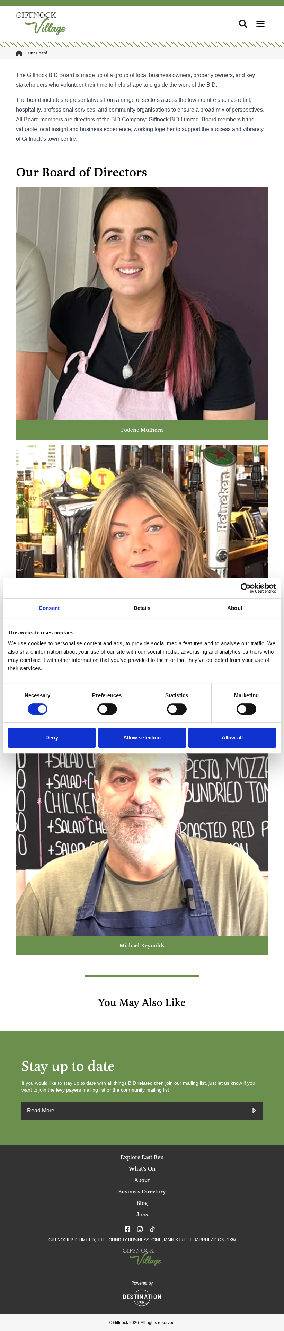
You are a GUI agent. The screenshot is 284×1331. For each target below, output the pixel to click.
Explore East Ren (142, 1157)
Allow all (232, 738)
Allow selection (142, 738)
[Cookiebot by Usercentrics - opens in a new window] (245, 588)
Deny (51, 738)
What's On (142, 1168)
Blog (142, 1203)
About (142, 1180)
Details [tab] (142, 608)
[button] (260, 23)
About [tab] (234, 608)
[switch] (107, 709)
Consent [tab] (49, 608)
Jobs (142, 1214)
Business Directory (142, 1191)
